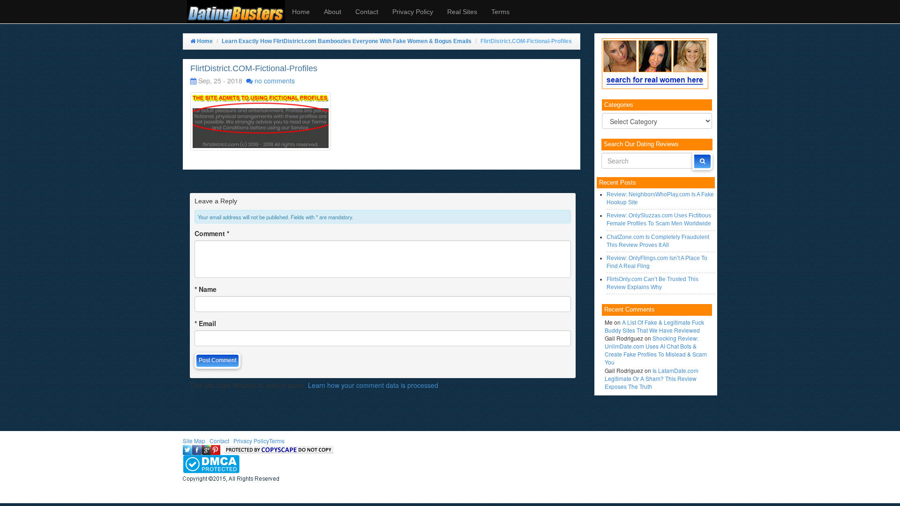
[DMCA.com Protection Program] (211, 463)
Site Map (194, 441)
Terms (500, 11)
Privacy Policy (412, 11)
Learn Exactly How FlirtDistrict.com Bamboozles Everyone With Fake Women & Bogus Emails (347, 41)
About (332, 11)
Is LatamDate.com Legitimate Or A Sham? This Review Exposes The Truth (651, 378)
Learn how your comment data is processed (373, 385)
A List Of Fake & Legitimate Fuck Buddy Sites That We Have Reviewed (654, 326)
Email (205, 323)
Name (206, 289)
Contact (366, 11)
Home (301, 11)
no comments (275, 80)
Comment (212, 233)
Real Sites (462, 11)
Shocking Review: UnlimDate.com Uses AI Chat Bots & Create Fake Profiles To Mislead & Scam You (656, 350)
